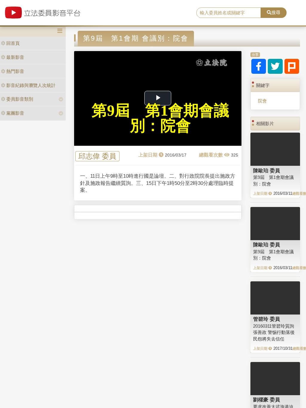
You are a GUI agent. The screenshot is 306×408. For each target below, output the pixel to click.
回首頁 (13, 43)
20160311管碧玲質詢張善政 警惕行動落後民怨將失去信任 (274, 332)
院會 (262, 100)
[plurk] (291, 66)
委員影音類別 (19, 99)
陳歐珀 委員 (266, 170)
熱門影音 (15, 71)
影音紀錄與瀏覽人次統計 (31, 85)
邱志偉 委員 (97, 156)
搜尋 (275, 12)
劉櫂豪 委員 (266, 399)
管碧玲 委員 (266, 319)
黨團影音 (15, 113)
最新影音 (15, 57)
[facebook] (258, 66)
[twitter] (275, 66)
